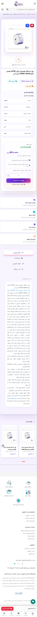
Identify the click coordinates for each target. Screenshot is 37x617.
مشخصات (17, 258)
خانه (34, 14)
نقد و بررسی (16, 253)
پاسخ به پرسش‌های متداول (28, 531)
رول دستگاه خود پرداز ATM (19, 14)
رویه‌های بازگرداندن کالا (29, 533)
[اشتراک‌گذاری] (27, 25)
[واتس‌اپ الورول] (18, 564)
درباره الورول (32, 554)
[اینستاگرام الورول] (22, 564)
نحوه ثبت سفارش (30, 515)
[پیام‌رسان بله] (14, 564)
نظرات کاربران (17, 264)
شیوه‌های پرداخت (30, 521)
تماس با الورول (31, 551)
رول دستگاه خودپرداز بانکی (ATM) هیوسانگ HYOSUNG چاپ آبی (10, 449)
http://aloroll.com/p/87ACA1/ (17, 64)
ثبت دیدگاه (17, 269)
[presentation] (34, 445)
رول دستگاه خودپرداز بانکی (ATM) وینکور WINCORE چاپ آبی (27, 449)
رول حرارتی (28, 14)
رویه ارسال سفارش (30, 518)
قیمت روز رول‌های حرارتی (13, 398)
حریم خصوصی (31, 539)
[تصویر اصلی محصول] (18, 58)
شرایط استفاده (31, 536)
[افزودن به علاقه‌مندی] (32, 25)
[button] (23, 461)
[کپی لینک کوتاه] (13, 65)
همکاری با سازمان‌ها (30, 548)
